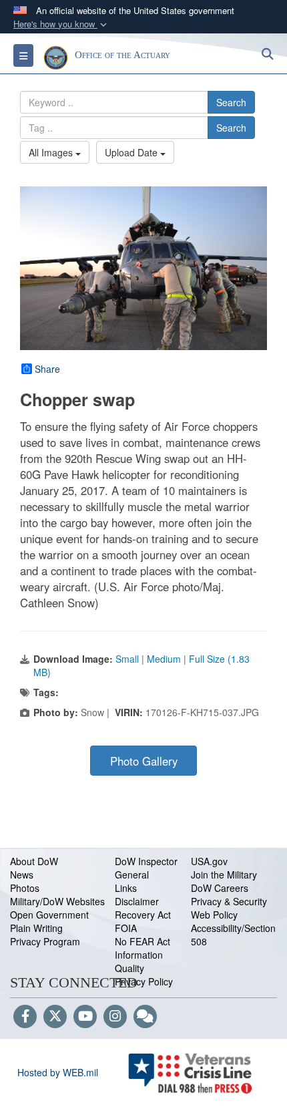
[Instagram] (115, 1016)
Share (47, 368)
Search (231, 102)
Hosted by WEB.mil (57, 1072)
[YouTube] (85, 1016)
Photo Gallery (144, 761)
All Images (52, 152)
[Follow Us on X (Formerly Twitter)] (55, 1016)
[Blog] (145, 1016)
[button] (61, 24)
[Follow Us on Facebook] (25, 1016)
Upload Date (132, 152)
